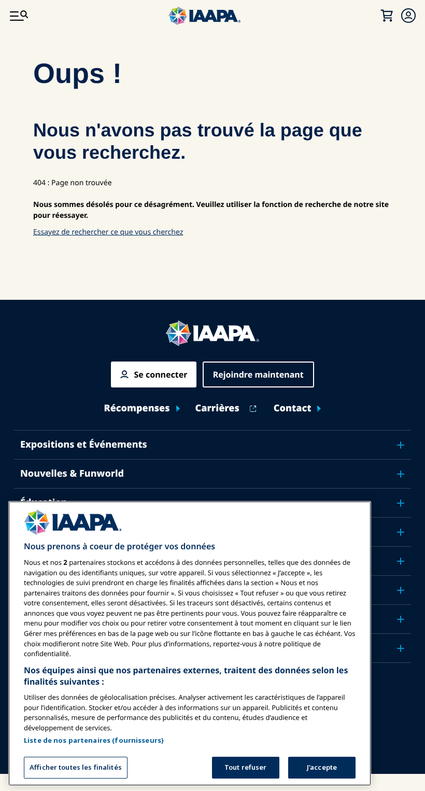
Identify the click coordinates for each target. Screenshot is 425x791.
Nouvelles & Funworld (72, 473)
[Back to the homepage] (212, 333)
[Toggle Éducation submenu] (400, 503)
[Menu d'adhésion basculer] (408, 15)
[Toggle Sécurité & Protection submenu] (400, 532)
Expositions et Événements (83, 444)
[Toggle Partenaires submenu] (400, 648)
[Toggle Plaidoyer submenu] (400, 561)
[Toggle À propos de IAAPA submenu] (400, 619)
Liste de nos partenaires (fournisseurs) (94, 740)
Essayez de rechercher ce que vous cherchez (108, 232)
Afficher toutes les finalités (76, 767)
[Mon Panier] (386, 15)
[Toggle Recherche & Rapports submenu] (400, 590)
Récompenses (137, 408)
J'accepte (322, 767)
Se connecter (160, 374)
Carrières (217, 408)
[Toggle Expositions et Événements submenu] (400, 445)
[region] (189, 643)
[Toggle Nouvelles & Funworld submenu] (400, 474)
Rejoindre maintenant (258, 374)
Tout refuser (245, 767)
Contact (292, 408)
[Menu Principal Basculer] (18, 15)
